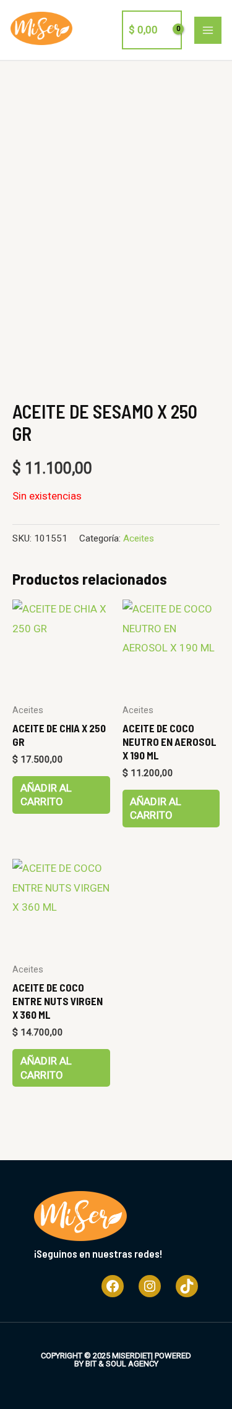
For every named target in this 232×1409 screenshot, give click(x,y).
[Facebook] (112, 1286)
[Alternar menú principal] (207, 30)
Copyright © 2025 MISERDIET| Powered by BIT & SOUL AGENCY (116, 1359)
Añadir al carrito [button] (46, 795)
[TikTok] (187, 1286)
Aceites (138, 538)
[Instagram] (150, 1286)
